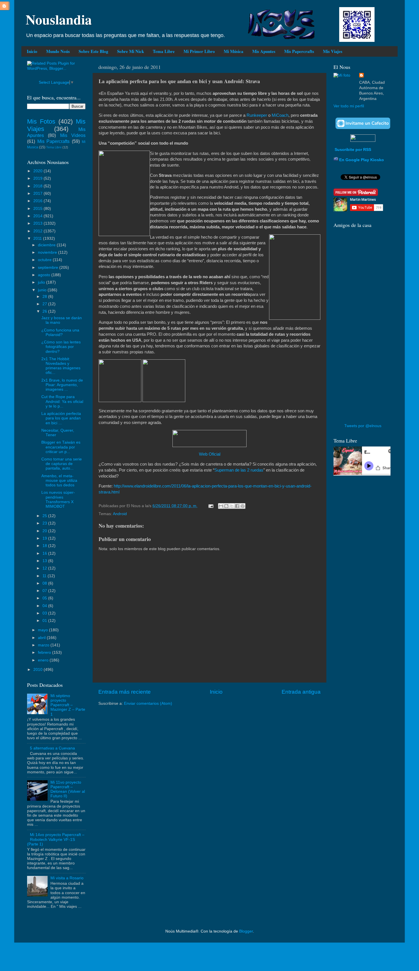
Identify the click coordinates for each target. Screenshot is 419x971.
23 (45, 523)
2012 (38, 231)
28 (45, 296)
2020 (38, 171)
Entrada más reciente (124, 692)
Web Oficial (209, 454)
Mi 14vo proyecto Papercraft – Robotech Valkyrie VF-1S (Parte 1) (55, 839)
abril (42, 638)
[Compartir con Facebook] (237, 506)
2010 (38, 669)
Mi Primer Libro (199, 51)
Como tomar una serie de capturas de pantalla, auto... (61, 463)
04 (45, 606)
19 (45, 538)
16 (45, 553)
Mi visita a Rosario (67, 878)
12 (45, 568)
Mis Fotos (41, 121)
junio (43, 290)
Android (120, 514)
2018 (38, 186)
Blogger (246, 931)
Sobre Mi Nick (130, 51)
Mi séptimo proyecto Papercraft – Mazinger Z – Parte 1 (67, 705)
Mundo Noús (58, 51)
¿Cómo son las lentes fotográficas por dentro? (61, 346)
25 (45, 516)
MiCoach (280, 115)
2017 (38, 193)
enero (44, 660)
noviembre (48, 252)
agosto (44, 275)
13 (45, 561)
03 (45, 613)
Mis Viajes (332, 51)
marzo (44, 645)
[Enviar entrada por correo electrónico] (210, 506)
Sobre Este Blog (93, 51)
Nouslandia (59, 19)
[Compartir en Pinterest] (242, 506)
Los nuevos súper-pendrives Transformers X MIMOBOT (58, 499)
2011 (38, 238)
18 (45, 546)
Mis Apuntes (263, 51)
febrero (45, 652)
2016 (38, 201)
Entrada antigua (301, 692)
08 (45, 583)
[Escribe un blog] (226, 506)
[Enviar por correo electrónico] (221, 506)
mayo (43, 630)
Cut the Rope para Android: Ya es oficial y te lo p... (62, 401)
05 (45, 598)
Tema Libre (164, 51)
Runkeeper (257, 115)
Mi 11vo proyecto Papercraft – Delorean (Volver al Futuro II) (67, 789)
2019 (38, 178)
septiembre (48, 267)
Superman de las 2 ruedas (238, 470)
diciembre (47, 245)
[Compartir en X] (232, 506)
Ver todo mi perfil (348, 106)
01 (45, 620)
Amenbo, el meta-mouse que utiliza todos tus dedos (59, 480)
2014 (38, 216)
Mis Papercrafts (299, 51)
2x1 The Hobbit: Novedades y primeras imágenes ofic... (60, 366)
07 (45, 591)
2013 (38, 223)
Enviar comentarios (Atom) (148, 703)
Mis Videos (73, 135)
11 (45, 576)
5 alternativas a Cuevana (52, 748)
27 (45, 304)
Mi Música (233, 51)
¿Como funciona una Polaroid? (60, 332)
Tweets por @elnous (362, 426)
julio (42, 282)
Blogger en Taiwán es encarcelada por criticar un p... (60, 447)
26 (45, 311)
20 (45, 531)
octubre (45, 260)
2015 (38, 208)
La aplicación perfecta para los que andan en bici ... (61, 418)
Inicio (32, 51)
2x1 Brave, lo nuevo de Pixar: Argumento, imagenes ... (62, 385)
